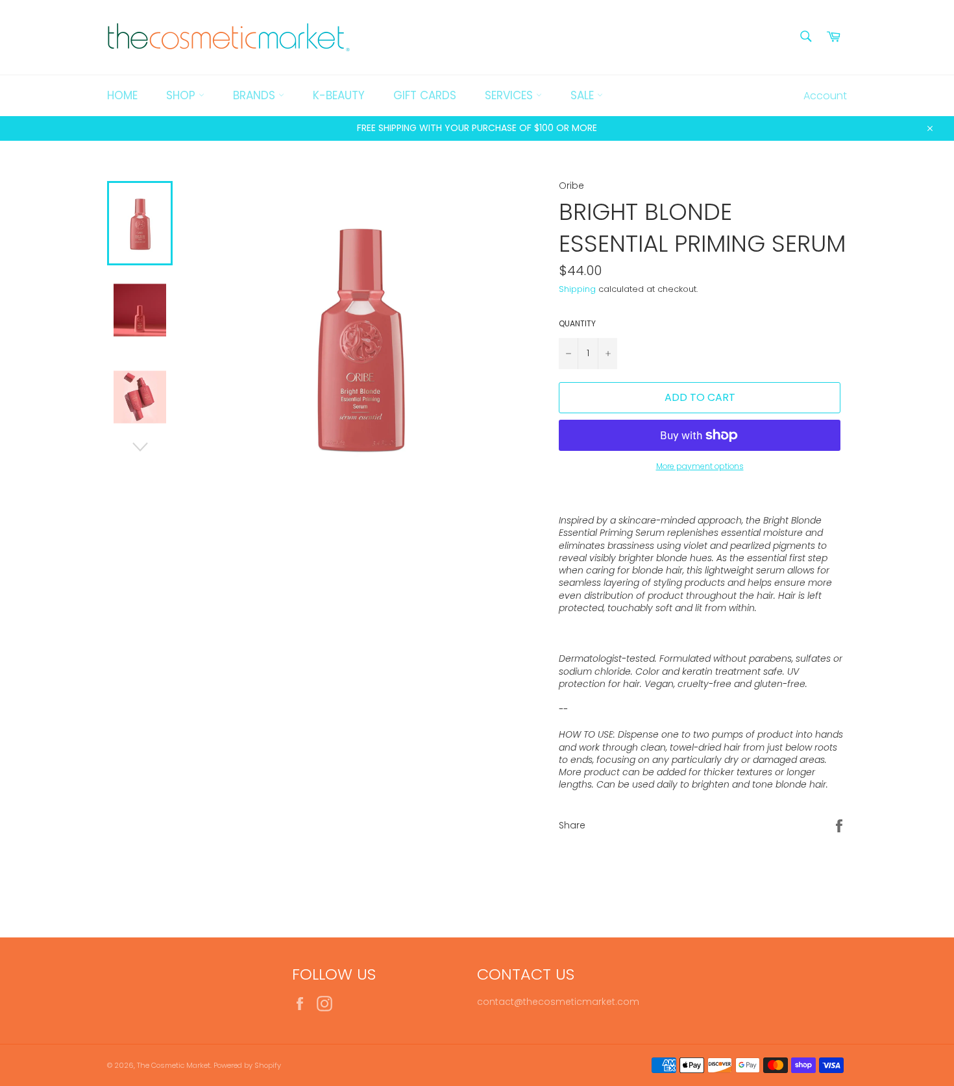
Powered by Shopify (247, 1065)
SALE (583, 95)
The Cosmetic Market (173, 1065)
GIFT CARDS (424, 95)
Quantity (577, 324)
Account (825, 95)
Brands (255, 95)
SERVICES (510, 95)
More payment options (700, 466)
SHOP (182, 95)
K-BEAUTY (339, 95)
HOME (122, 95)
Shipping (577, 289)
